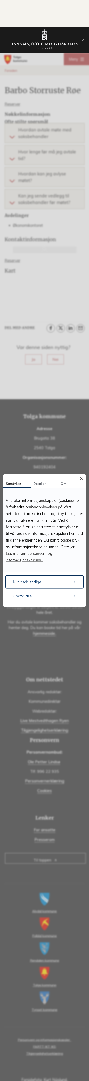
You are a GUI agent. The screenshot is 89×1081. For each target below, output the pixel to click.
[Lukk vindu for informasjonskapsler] (81, 478)
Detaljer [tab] (39, 483)
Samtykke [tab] (13, 483)
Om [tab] (63, 483)
